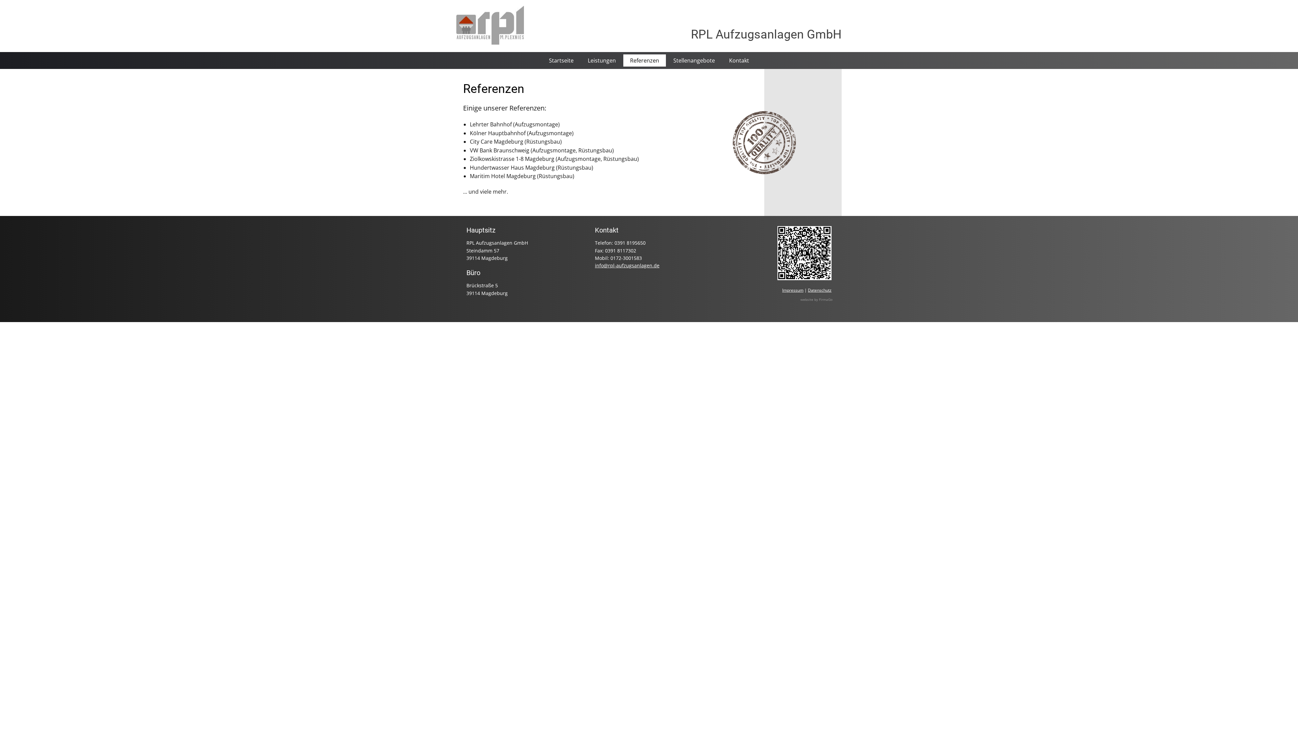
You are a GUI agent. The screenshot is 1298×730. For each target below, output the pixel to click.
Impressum (792, 290)
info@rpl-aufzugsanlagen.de (627, 265)
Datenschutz (820, 290)
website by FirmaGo (816, 299)
